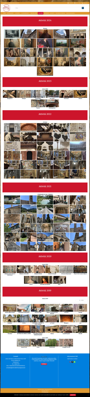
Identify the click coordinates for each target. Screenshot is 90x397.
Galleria (40, 13)
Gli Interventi (25, 13)
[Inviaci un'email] (72, 362)
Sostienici (46, 13)
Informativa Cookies (72, 358)
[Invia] (83, 8)
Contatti (52, 13)
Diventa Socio (34, 13)
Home (4, 13)
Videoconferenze (70, 13)
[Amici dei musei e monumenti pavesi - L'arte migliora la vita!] (8, 8)
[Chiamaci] (75, 362)
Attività (17, 13)
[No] (88, 395)
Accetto (73, 394)
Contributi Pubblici (60, 13)
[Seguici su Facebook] (70, 362)
